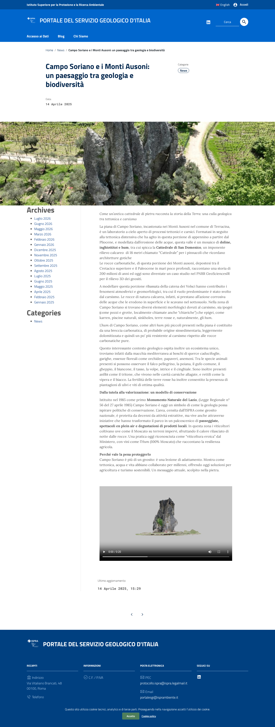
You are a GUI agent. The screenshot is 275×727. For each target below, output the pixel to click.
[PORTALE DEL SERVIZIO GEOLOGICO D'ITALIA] (31, 19)
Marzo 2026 (42, 234)
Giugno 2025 (43, 281)
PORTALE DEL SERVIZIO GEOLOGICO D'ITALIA (100, 644)
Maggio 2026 (43, 228)
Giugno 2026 (43, 223)
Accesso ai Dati (38, 36)
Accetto (131, 716)
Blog (61, 36)
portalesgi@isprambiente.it (159, 697)
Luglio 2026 (42, 218)
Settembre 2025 (45, 265)
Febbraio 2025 (44, 296)
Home (49, 50)
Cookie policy (149, 716)
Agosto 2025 (43, 270)
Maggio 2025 (43, 286)
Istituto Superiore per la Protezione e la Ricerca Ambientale (65, 4)
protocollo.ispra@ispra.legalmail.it (163, 683)
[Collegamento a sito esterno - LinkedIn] (208, 22)
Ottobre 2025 (43, 260)
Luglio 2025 (42, 276)
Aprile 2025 (42, 291)
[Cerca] (244, 22)
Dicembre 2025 (45, 249)
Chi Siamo (81, 36)
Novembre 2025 (45, 255)
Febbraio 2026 (44, 239)
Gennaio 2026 (44, 244)
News (60, 50)
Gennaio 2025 (44, 302)
